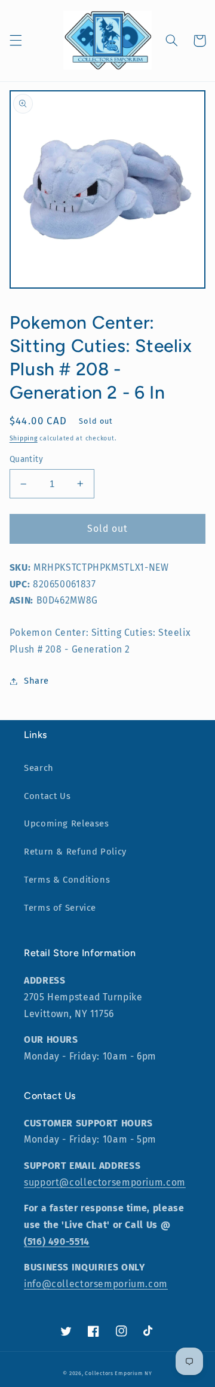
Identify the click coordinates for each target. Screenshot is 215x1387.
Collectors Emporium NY (118, 1373)
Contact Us (47, 796)
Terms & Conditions (67, 879)
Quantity (26, 459)
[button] (15, 40)
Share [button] (36, 680)
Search (39, 768)
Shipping (24, 438)
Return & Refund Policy (75, 851)
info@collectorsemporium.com (96, 1284)
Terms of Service (60, 907)
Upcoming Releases (66, 823)
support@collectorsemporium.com (105, 1182)
